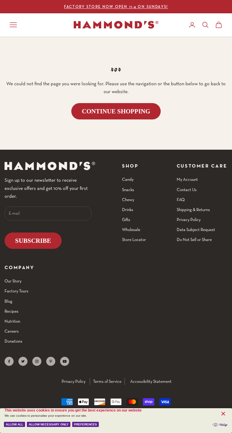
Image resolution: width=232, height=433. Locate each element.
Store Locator (134, 239)
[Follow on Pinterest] (50, 361)
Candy (128, 179)
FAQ (181, 199)
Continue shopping (116, 111)
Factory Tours (16, 291)
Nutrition (12, 321)
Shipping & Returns (193, 209)
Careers (12, 331)
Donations (13, 341)
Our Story (13, 281)
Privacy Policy (189, 219)
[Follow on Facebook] (9, 361)
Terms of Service (107, 381)
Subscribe (33, 240)
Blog (8, 301)
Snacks (128, 189)
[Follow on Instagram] (36, 361)
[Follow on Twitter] (22, 361)
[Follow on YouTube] (64, 361)
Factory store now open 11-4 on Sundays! (116, 6)
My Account (187, 179)
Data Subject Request (196, 229)
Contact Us (187, 189)
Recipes (11, 311)
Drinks (127, 209)
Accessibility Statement (151, 381)
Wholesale (131, 229)
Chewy (128, 199)
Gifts (126, 219)
